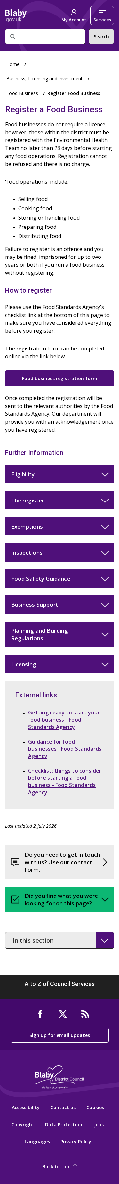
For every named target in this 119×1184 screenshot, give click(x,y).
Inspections (27, 552)
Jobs (99, 1124)
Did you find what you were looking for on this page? (61, 899)
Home (16, 15)
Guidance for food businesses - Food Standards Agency (64, 749)
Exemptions (27, 526)
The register (27, 500)
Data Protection (63, 1124)
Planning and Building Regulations (39, 634)
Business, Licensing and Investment (44, 79)
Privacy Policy (75, 1141)
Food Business (22, 93)
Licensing (23, 664)
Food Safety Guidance (40, 578)
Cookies (95, 1107)
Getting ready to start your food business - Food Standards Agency (64, 720)
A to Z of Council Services (60, 983)
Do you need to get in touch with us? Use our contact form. (62, 862)
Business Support (34, 604)
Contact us (63, 1107)
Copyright (22, 1124)
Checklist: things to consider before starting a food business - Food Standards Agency (64, 781)
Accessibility (26, 1107)
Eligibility (23, 474)
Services (102, 20)
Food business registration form (59, 378)
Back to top (55, 1166)
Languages (37, 1141)
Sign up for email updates (59, 1035)
